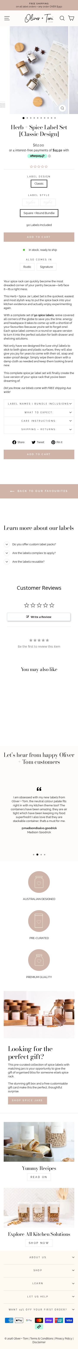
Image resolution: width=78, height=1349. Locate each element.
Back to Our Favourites (42, 491)
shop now (39, 1242)
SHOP (38, 1270)
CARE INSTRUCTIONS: (39, 421)
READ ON (39, 1177)
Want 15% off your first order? (38, 1309)
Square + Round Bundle (39, 213)
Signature (46, 266)
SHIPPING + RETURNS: (39, 429)
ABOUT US (37, 1257)
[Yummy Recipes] (39, 1142)
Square (30, 202)
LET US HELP (37, 1296)
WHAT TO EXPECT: (38, 412)
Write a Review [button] (41, 617)
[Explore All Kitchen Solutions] (39, 1208)
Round (48, 202)
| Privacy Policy (63, 1338)
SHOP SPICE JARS (27, 1100)
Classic (39, 183)
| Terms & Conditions (41, 1338)
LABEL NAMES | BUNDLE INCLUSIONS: (39, 403)
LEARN (37, 1283)
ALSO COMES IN (39, 259)
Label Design (39, 176)
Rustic (27, 266)
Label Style (39, 195)
